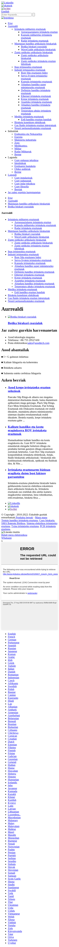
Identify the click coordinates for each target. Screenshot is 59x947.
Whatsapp (6, 538)
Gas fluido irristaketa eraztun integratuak (35, 125)
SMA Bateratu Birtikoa (13, 523)
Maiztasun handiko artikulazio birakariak (35, 43)
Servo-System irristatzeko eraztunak (32, 260)
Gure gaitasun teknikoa (26, 160)
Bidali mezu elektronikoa (14, 535)
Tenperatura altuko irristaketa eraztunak (34, 286)
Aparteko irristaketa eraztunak (36, 102)
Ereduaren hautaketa (25, 166)
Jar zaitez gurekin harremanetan (24, 192)
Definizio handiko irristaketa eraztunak (34, 272)
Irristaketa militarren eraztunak (30, 29)
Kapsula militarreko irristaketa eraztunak (35, 225)
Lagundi (12, 174)
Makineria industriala (25, 140)
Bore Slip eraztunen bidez (34, 72)
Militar (17, 148)
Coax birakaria (46, 520)
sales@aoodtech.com (38, 343)
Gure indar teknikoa (24, 183)
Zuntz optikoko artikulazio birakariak (33, 52)
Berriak (18, 189)
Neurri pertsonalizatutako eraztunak (32, 128)
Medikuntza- (21, 145)
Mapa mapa (41, 517)
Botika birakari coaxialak (34, 46)
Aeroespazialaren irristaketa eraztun (39, 32)
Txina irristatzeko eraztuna (25, 526)
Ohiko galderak (22, 169)
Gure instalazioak (23, 177)
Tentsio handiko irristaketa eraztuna (19, 520)
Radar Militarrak (22, 151)
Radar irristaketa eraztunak (35, 40)
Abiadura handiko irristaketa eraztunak (34, 283)
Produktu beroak (24, 517)
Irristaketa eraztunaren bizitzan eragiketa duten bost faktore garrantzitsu (29, 473)
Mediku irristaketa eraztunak (29, 116)
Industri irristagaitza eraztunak (29, 70)
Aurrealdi (13, 26)
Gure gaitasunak (22, 180)
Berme (17, 154)
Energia (18, 137)
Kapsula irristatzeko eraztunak (36, 81)
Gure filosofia (21, 186)
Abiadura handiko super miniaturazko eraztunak (33, 86)
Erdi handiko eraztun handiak (36, 119)
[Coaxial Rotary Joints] (22, 316)
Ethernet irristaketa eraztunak (36, 96)
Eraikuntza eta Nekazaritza (28, 134)
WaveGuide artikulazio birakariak (38, 49)
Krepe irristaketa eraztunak (35, 99)
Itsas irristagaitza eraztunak (28, 67)
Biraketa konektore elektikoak (29, 122)
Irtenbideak (20, 163)
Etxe (10, 23)
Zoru (17, 142)
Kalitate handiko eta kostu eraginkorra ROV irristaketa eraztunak (27, 430)
